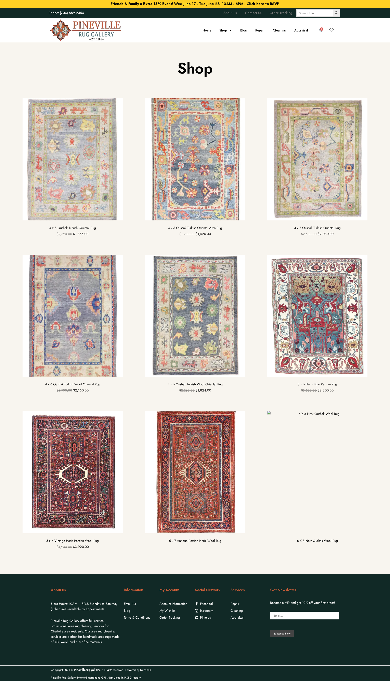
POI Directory (132, 678)
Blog (243, 30)
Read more (195, 486)
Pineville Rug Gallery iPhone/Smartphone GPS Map (82, 678)
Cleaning (279, 30)
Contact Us (253, 13)
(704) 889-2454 (72, 13)
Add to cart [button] (72, 174)
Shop (223, 30)
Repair (260, 30)
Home (207, 30)
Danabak (145, 670)
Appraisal (301, 30)
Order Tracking (281, 13)
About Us (230, 13)
